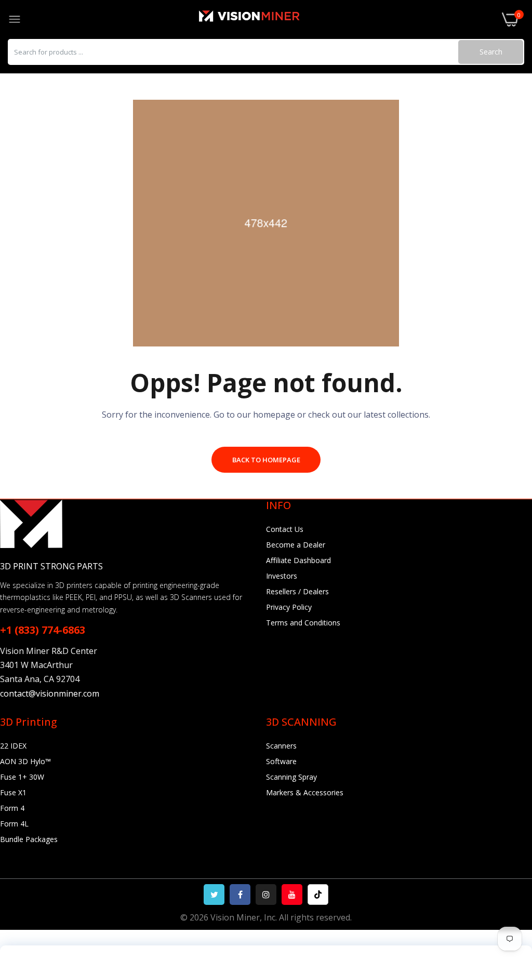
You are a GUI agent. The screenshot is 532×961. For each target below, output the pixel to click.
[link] (511, 875)
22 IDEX (13, 746)
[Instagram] (266, 894)
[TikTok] (318, 894)
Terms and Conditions (303, 623)
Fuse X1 (13, 792)
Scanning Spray (291, 777)
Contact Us (284, 529)
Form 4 (12, 808)
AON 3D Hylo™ (25, 761)
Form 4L (14, 824)
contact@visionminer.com (49, 693)
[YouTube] (292, 894)
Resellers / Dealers (297, 591)
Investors (281, 576)
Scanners (281, 746)
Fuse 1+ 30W (22, 777)
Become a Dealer (295, 545)
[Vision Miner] (261, 19)
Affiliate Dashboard (298, 560)
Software (281, 761)
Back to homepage (266, 459)
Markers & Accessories (304, 792)
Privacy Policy (289, 607)
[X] (214, 894)
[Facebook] (240, 894)
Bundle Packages (29, 839)
